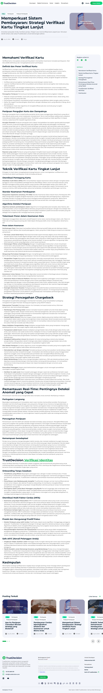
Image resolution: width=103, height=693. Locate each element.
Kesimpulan (82, 93)
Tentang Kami (88, 667)
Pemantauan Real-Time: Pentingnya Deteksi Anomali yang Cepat (87, 84)
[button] (32, 3)
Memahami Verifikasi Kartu (87, 70)
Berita (86, 669)
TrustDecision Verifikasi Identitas (86, 89)
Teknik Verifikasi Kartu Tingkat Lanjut (88, 74)
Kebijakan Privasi (7, 690)
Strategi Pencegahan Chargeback (85, 78)
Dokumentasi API (89, 660)
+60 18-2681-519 (10, 671)
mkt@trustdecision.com (13, 674)
